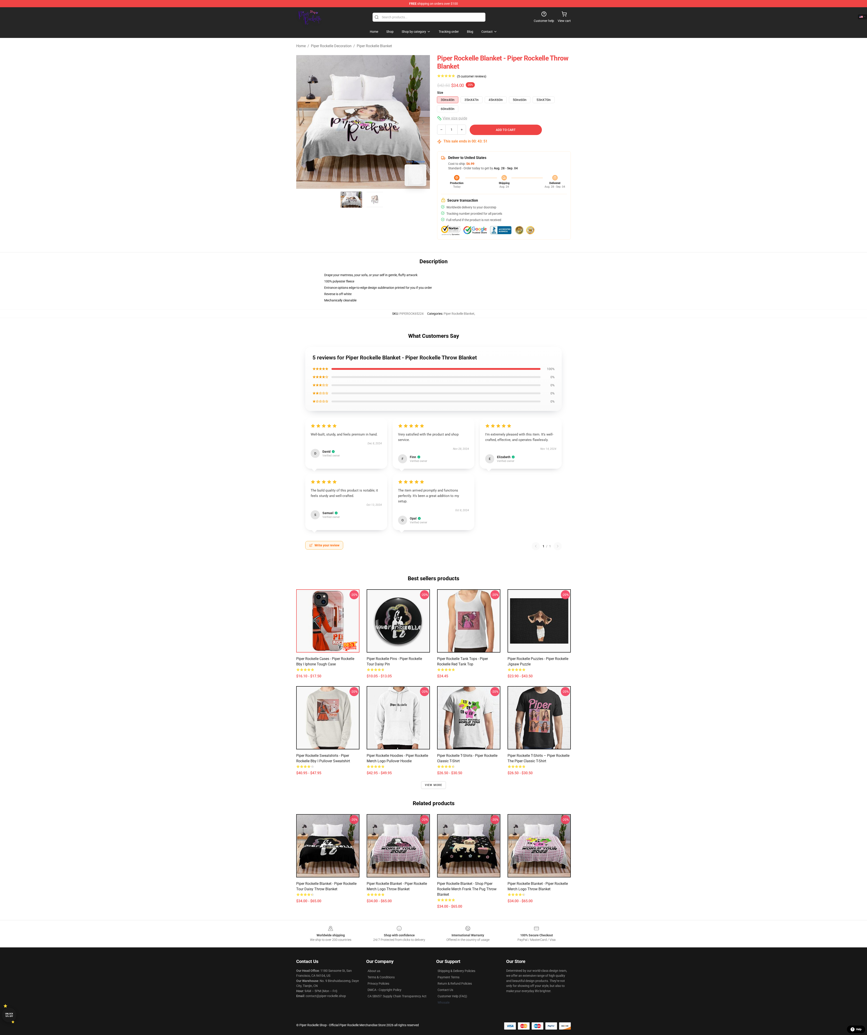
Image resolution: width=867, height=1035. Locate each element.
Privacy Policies (378, 983)
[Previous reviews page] (536, 546)
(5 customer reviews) (471, 76)
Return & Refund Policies (455, 983)
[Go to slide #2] (375, 199)
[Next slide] (423, 122)
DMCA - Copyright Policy (384, 990)
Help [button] (859, 1029)
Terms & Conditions (381, 977)
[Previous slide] (303, 122)
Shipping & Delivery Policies (456, 971)
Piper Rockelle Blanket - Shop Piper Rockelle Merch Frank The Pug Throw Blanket (466, 889)
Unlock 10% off (9, 1015)
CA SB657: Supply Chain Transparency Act (397, 996)
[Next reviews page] (558, 546)
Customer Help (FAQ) (452, 996)
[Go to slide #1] (351, 199)
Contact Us (445, 990)
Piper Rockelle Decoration (331, 46)
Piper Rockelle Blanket (374, 46)
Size (440, 92)
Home (301, 46)
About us (374, 971)
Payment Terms (448, 977)
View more (433, 785)
